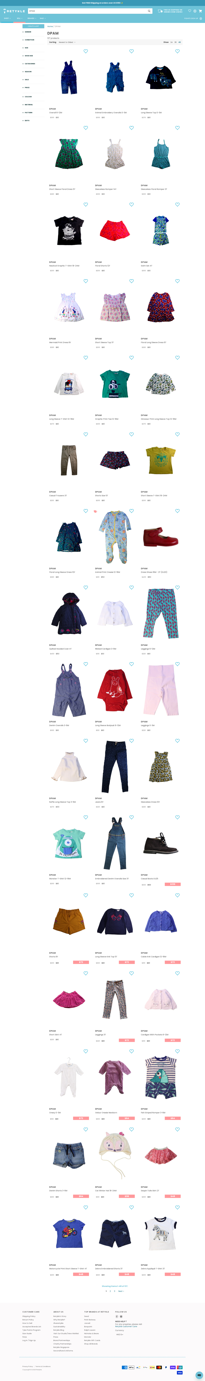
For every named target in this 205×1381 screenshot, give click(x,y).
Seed (86, 1314)
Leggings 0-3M (147, 723)
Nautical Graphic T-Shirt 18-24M (64, 263)
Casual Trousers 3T (58, 493)
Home (50, 24)
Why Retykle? (59, 1317)
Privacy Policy (27, 1364)
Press (55, 1334)
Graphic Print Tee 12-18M (106, 416)
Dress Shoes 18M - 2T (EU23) (154, 570)
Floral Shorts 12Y (102, 263)
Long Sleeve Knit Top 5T (106, 954)
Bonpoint (88, 1324)
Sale (42, 16)
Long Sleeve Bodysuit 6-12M (108, 723)
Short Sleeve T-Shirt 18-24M (154, 493)
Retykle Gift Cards (92, 1338)
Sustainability (59, 1324)
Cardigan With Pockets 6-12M (154, 1032)
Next (120, 1289)
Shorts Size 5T (101, 493)
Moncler (87, 1334)
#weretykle (58, 1321)
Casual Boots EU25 (149, 876)
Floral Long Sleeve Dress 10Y (62, 570)
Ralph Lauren (89, 1328)
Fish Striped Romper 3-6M (153, 1110)
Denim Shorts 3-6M (58, 1188)
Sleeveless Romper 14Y (105, 187)
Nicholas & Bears (91, 1331)
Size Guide (27, 1331)
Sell (19, 16)
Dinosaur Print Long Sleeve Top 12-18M (158, 416)
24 (171, 40)
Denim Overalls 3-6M (59, 723)
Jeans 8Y (99, 799)
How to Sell (27, 1321)
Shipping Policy (28, 1314)
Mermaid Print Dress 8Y (60, 340)
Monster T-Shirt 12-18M (60, 876)
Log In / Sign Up (29, 1338)
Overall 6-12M (55, 110)
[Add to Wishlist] (86, 49)
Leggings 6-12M (148, 646)
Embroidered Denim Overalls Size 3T (112, 876)
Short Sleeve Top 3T (104, 340)
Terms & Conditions (43, 1364)
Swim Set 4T (146, 263)
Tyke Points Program (31, 1328)
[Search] (149, 8)
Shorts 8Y (53, 954)
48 (179, 40)
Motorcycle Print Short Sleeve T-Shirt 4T (68, 1266)
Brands (31, 16)
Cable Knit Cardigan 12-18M (153, 954)
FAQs (24, 1334)
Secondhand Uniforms (63, 1348)
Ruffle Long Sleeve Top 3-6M (62, 799)
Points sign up (191, 16)
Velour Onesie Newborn (106, 1110)
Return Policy (28, 1317)
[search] (87, 8)
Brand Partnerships (61, 1338)
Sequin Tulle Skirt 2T (150, 1188)
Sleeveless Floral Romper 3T (154, 187)
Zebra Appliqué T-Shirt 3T (153, 1266)
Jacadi (87, 1321)
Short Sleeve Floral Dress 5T (62, 187)
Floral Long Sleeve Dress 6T (153, 340)
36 (176, 40)
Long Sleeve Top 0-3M (151, 110)
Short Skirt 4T (55, 1032)
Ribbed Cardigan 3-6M (105, 646)
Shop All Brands (91, 1341)
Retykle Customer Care (126, 1324)
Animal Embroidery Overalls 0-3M (111, 110)
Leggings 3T (100, 1032)
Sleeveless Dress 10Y (150, 799)
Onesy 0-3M (55, 1110)
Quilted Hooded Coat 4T (60, 646)
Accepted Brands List (31, 1324)
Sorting (52, 40)
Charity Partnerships (62, 1341)
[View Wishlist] (189, 8)
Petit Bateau (90, 1317)
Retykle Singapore (61, 1345)
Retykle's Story (59, 1314)
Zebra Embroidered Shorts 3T (109, 1266)
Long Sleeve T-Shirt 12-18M (61, 416)
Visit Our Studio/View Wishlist (66, 1331)
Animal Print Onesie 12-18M (107, 570)
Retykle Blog (58, 1328)
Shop (6, 16)
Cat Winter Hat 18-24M (105, 1188)
